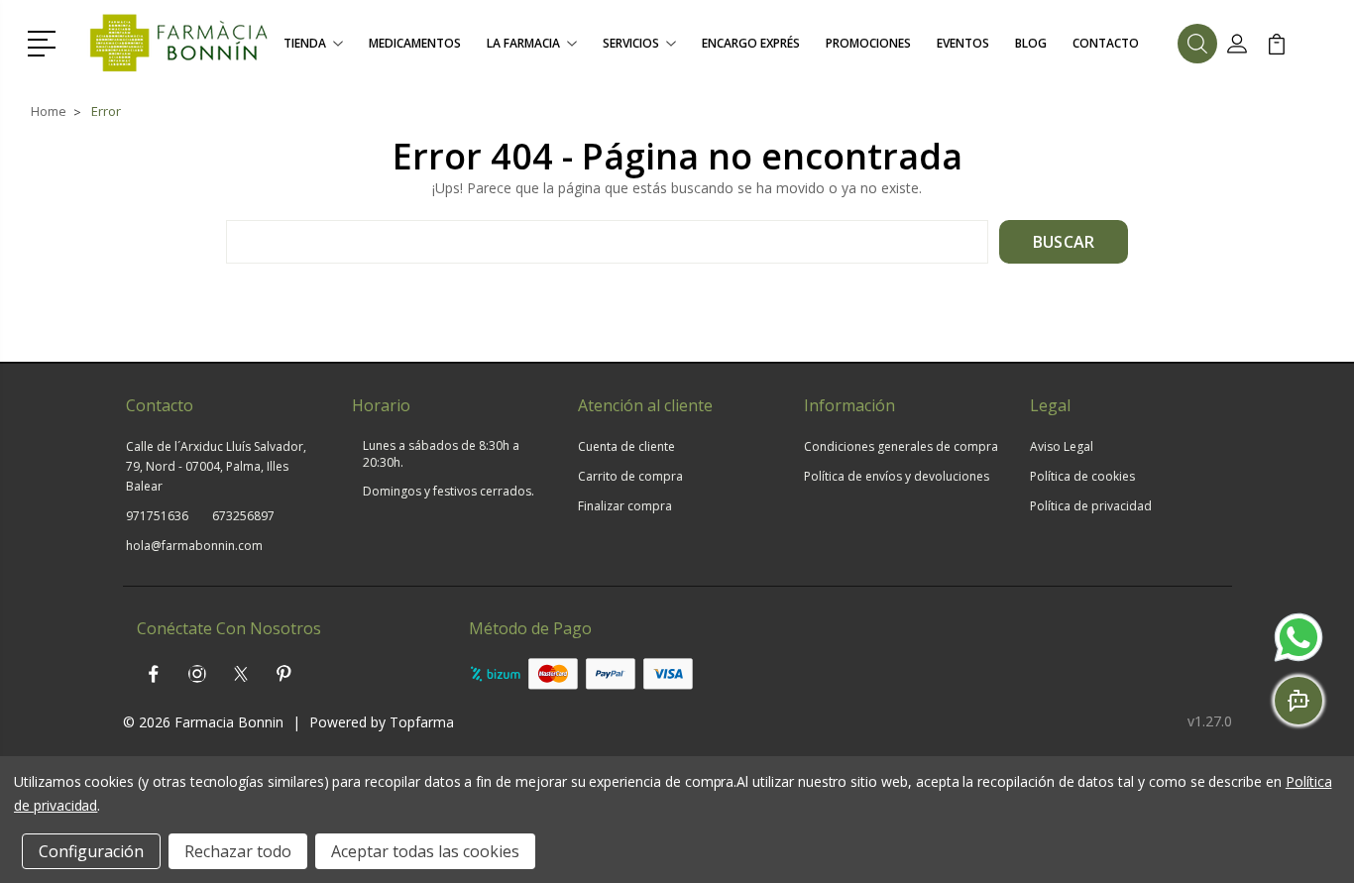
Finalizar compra (625, 505)
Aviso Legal (1061, 446)
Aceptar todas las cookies (425, 851)
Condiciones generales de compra (901, 446)
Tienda (304, 43)
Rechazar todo (237, 851)
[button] (45, 42)
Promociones (868, 43)
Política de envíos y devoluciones (896, 476)
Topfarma (422, 722)
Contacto (1105, 43)
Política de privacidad (1091, 505)
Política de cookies (1082, 476)
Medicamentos (415, 43)
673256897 (243, 515)
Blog (1031, 43)
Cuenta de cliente (626, 446)
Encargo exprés (751, 43)
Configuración (91, 851)
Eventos (963, 43)
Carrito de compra (630, 476)
